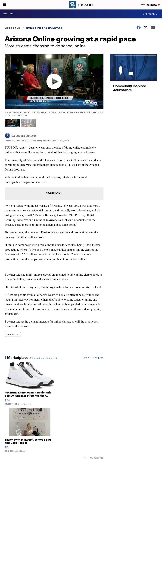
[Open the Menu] (4, 4)
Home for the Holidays (44, 27)
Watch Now (149, 4)
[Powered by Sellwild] (98, 458)
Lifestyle (12, 27)
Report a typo (12, 334)
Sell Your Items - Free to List (43, 358)
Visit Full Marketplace (93, 358)
